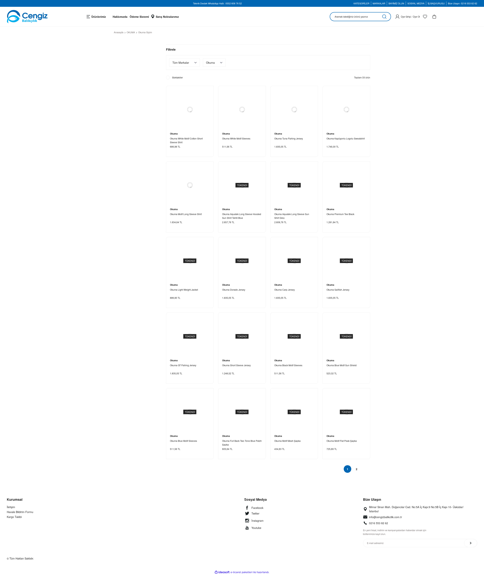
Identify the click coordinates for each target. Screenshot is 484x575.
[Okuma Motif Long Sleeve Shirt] (190, 185)
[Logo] (27, 16)
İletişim (11, 507)
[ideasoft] (222, 572)
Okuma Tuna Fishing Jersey (288, 138)
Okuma (174, 133)
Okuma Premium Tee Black (340, 214)
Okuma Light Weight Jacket (184, 289)
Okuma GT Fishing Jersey (183, 365)
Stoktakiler (177, 77)
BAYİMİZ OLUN (396, 3)
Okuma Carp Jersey (284, 289)
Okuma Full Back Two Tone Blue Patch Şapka (242, 442)
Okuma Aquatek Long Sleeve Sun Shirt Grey (291, 215)
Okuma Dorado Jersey (233, 289)
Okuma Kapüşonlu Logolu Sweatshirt (346, 138)
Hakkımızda (120, 17)
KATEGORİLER (361, 3)
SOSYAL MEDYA (415, 3)
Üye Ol (416, 16)
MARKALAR (379, 3)
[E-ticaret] (241, 572)
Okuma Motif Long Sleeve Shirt (186, 214)
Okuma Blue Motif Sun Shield (342, 365)
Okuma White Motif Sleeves (236, 138)
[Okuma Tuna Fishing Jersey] (294, 109)
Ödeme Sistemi (139, 17)
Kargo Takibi (14, 517)
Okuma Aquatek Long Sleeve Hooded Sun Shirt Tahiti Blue (241, 215)
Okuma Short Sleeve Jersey (236, 365)
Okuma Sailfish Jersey (338, 289)
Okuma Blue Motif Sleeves (183, 440)
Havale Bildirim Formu (20, 512)
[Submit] (470, 543)
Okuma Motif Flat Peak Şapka (342, 440)
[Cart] (434, 16)
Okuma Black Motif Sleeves (288, 365)
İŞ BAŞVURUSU (436, 3)
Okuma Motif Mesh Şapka (287, 440)
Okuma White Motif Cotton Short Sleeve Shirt (186, 140)
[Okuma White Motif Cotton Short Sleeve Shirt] (190, 109)
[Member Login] (397, 17)
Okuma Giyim (145, 32)
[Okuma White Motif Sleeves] (242, 109)
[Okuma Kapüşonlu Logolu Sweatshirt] (346, 109)
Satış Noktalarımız (167, 17)
